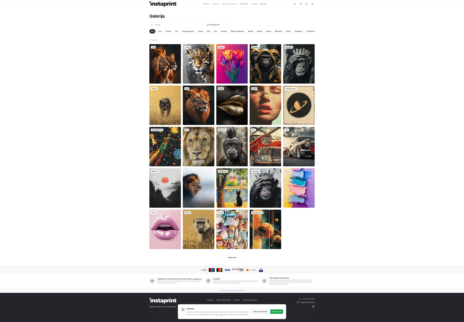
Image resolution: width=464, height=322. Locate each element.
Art (176, 31)
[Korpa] (306, 3)
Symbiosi (298, 31)
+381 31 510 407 (308, 299)
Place (288, 31)
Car (215, 31)
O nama (254, 4)
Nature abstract (237, 31)
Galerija (216, 4)
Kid (208, 31)
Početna (206, 4)
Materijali (244, 4)
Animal (224, 31)
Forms (268, 31)
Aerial (259, 31)
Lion (160, 31)
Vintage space (188, 31)
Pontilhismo (311, 31)
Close (200, 31)
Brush (250, 31)
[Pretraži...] (294, 3)
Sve (152, 31)
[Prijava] (312, 3)
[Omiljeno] (300, 3)
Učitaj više (232, 257)
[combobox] (217, 24)
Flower (168, 31)
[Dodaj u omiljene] (177, 47)
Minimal (278, 31)
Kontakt (263, 4)
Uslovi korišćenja (250, 300)
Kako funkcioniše (229, 4)
